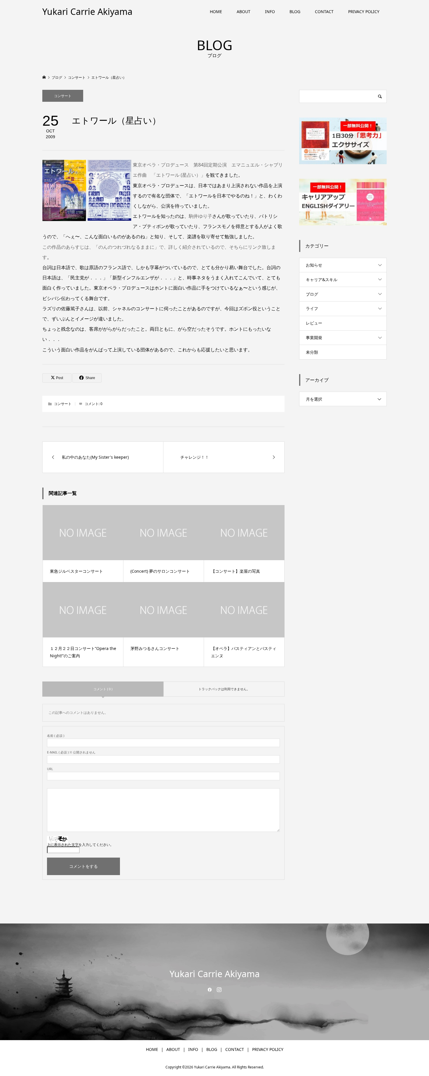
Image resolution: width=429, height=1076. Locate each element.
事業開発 (314, 337)
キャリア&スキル (321, 279)
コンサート (63, 95)
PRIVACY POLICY (363, 11)
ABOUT (243, 11)
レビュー (314, 323)
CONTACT (324, 11)
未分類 (312, 352)
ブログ (312, 294)
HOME (216, 11)
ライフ (312, 308)
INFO (270, 11)
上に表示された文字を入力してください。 (80, 844)
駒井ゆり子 (200, 216)
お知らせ (314, 265)
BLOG (295, 11)
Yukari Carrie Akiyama (87, 11)
